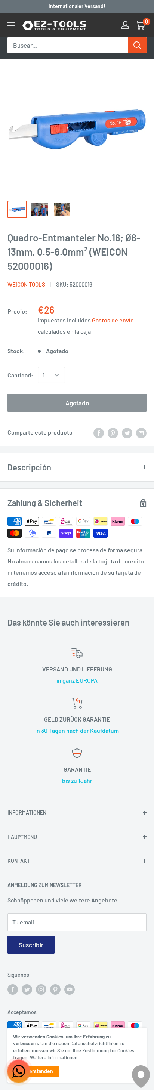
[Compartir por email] (141, 432)
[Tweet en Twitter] (127, 432)
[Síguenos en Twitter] (27, 989)
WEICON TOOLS (26, 284)
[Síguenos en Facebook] (12, 989)
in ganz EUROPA (77, 680)
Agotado (77, 403)
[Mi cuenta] (125, 25)
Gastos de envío (113, 320)
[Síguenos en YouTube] (69, 989)
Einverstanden (36, 1071)
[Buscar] (137, 45)
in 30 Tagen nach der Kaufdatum (77, 730)
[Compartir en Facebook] (98, 432)
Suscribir (31, 944)
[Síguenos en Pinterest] (55, 989)
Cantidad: (20, 375)
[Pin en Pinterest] (113, 432)
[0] (140, 25)
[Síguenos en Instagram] (41, 989)
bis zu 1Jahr (77, 780)
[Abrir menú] (11, 25)
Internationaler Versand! (77, 6)
